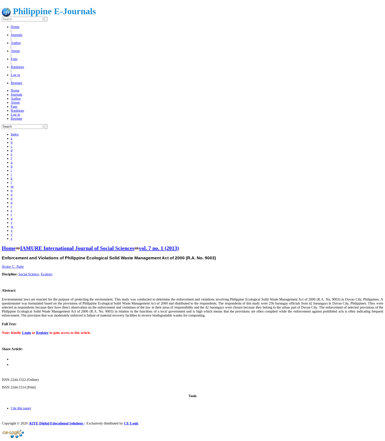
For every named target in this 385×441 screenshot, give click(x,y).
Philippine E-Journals (53, 11)
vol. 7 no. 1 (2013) (159, 248)
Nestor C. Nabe (13, 266)
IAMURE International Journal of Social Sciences (77, 248)
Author (16, 43)
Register (16, 83)
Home (15, 27)
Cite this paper (21, 408)
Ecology (47, 274)
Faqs (14, 59)
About (15, 51)
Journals (16, 35)
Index (15, 134)
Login (26, 333)
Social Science (28, 274)
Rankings (17, 67)
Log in (15, 75)
